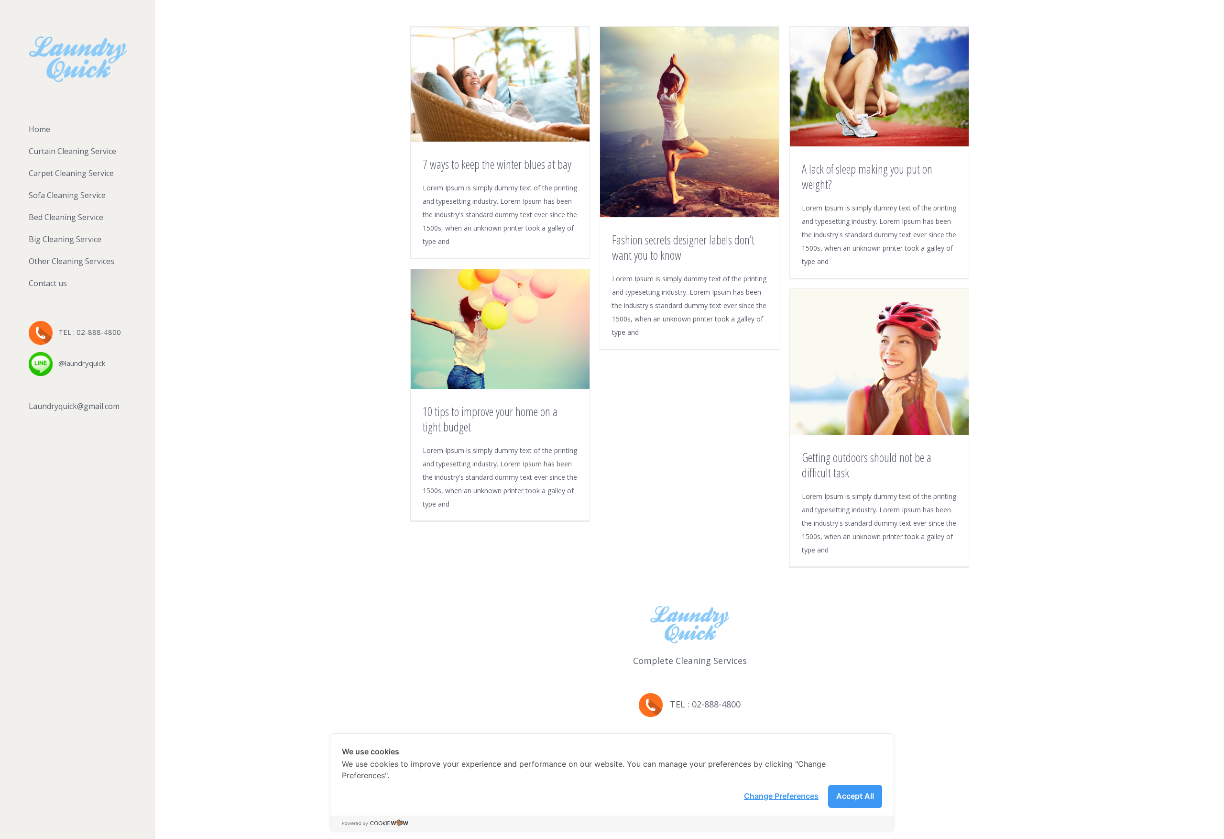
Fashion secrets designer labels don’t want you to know (683, 247)
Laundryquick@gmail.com (74, 406)
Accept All (855, 796)
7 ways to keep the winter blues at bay (497, 164)
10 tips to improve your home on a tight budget (490, 419)
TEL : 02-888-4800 (87, 332)
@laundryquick (79, 363)
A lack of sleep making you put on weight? (867, 176)
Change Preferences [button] (781, 796)
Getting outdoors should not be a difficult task (866, 465)
